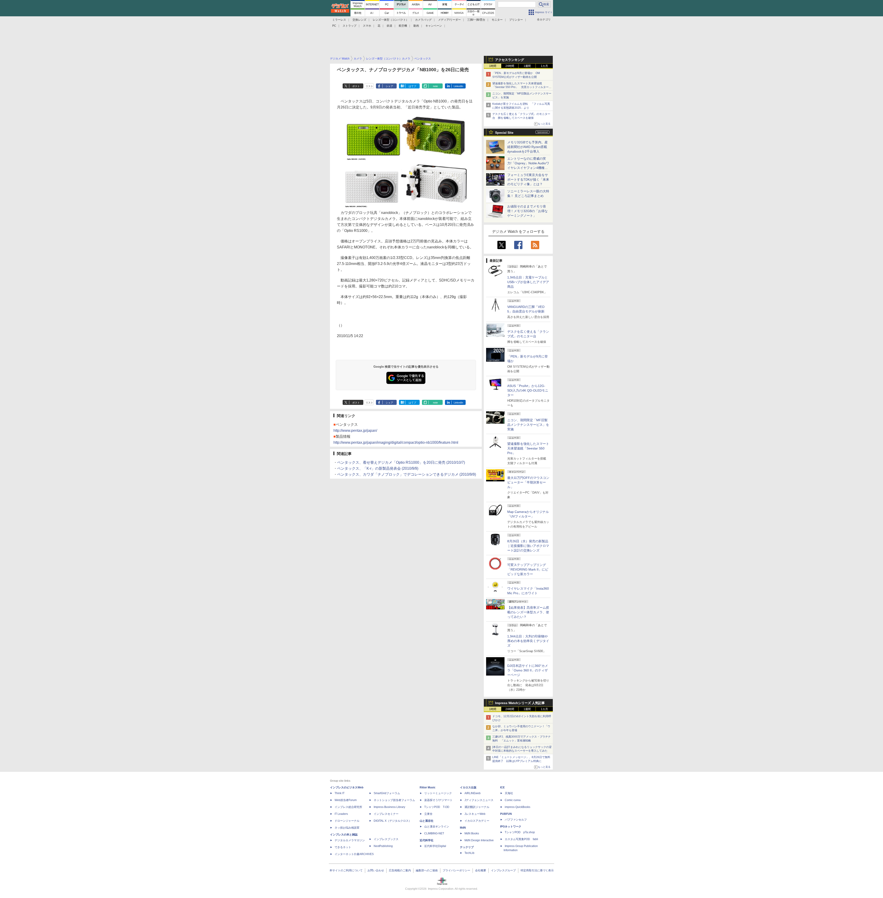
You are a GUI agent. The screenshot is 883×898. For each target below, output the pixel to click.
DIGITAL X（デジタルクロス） (392, 820)
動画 (416, 25)
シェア (389, 86)
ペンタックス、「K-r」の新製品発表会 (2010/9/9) (377, 468)
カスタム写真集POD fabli (521, 839)
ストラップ (349, 25)
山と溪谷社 (426, 820)
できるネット (343, 847)
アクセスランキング (509, 60)
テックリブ (467, 847)
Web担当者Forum (346, 800)
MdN (463, 827)
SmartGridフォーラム (387, 793)
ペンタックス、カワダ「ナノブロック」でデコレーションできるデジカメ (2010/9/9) (406, 474)
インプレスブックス (386, 839)
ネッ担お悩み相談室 (347, 827)
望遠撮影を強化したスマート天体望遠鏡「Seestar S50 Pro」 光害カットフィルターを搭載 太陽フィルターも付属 (521, 87)
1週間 (527, 66)
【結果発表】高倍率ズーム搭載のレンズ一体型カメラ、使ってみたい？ (528, 612)
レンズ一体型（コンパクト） (391, 19)
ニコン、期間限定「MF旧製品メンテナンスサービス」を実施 (528, 424)
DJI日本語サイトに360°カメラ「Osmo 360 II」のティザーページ (527, 670)
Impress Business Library (389, 807)
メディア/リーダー (449, 19)
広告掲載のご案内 (400, 870)
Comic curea (513, 800)
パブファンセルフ (516, 819)
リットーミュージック (438, 793)
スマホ (367, 25)
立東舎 (428, 814)
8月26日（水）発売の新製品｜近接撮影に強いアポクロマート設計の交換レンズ (528, 545)
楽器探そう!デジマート (438, 800)
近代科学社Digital (435, 846)
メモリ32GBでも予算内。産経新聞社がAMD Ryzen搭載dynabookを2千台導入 (527, 146)
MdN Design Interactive (479, 840)
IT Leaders (341, 814)
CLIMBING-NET (434, 833)
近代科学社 (426, 840)
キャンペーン (433, 25)
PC (334, 25)
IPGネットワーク (510, 826)
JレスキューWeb (474, 814)
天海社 (509, 793)
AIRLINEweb (472, 793)
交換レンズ (359, 19)
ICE (502, 787)
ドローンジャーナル (347, 820)
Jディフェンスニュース (478, 800)
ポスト (356, 86)
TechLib (469, 853)
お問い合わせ (375, 870)
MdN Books (471, 833)
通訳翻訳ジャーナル (476, 807)
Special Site (504, 132)
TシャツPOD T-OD (436, 807)
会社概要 (480, 870)
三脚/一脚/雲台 (476, 19)
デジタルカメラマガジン (350, 840)
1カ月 (544, 66)
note (435, 86)
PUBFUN (506, 814)
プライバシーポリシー (456, 870)
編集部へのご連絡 (427, 870)
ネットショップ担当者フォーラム (394, 800)
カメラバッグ (423, 19)
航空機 (403, 25)
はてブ (412, 86)
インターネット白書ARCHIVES (354, 854)
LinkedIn (458, 86)
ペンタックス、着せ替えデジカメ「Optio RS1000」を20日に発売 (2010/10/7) (401, 462)
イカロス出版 (468, 787)
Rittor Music (428, 787)
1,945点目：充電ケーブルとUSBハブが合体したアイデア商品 (528, 282)
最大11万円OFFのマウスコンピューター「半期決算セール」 (528, 482)
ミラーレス (339, 19)
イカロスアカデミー (476, 820)
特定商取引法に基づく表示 (537, 870)
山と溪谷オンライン (436, 826)
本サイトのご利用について (346, 870)
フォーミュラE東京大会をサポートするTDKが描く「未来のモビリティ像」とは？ (528, 179)
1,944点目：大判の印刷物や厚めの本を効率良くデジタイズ (528, 640)
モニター (497, 19)
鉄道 (389, 25)
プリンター (516, 19)
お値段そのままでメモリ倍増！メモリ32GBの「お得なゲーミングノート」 (527, 211)
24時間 (509, 66)
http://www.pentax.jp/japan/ (355, 430)
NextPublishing (383, 846)
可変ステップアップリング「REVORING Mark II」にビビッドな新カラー (527, 569)
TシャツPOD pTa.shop (520, 832)
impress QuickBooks (517, 807)
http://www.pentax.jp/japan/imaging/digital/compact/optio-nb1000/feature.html (395, 442)
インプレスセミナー (386, 814)
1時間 (492, 66)
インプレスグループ (503, 870)
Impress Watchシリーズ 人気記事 (520, 703)
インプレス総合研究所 (348, 807)
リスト (369, 86)
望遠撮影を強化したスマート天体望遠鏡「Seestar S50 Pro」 (528, 448)
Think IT (339, 793)
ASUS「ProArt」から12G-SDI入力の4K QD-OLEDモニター (527, 390)
